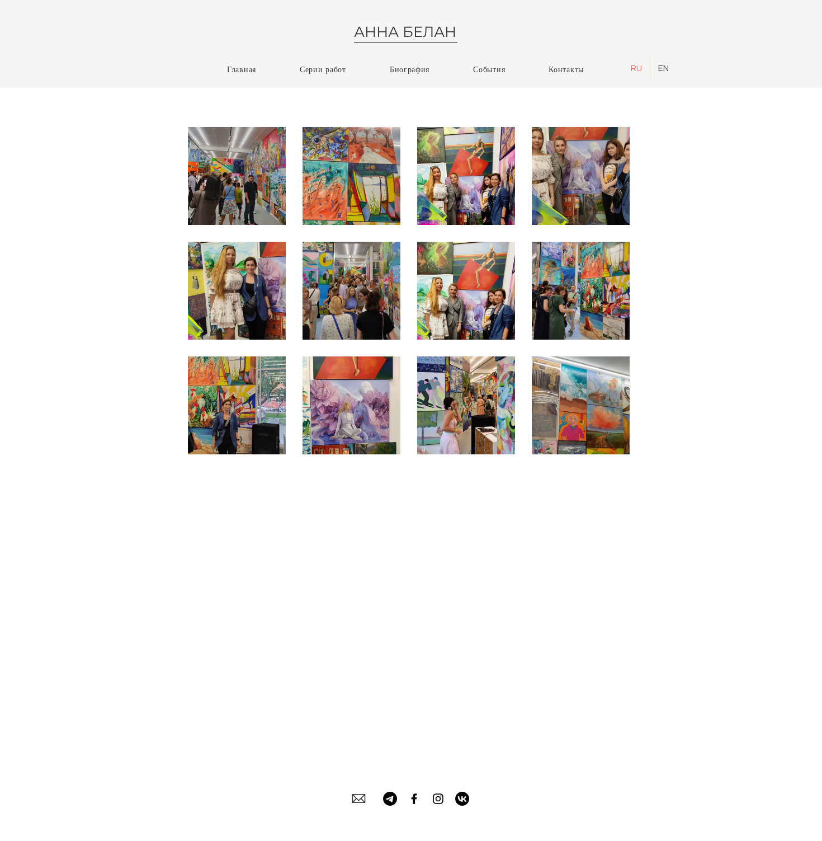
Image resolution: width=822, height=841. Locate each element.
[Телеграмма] (390, 799)
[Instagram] (438, 799)
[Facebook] (414, 799)
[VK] (462, 799)
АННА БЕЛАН (405, 32)
